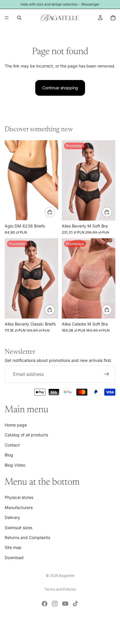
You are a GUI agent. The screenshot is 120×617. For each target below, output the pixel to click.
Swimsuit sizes (18, 527)
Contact (12, 444)
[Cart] (113, 17)
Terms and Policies (60, 589)
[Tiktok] (75, 603)
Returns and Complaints (27, 537)
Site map (13, 547)
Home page (16, 424)
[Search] (19, 17)
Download (14, 557)
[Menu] (6, 17)
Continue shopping (60, 87)
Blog (9, 454)
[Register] (106, 374)
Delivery (12, 517)
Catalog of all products (26, 434)
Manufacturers (19, 507)
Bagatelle (67, 575)
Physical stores (19, 497)
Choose (54, 211)
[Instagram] (54, 603)
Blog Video (15, 465)
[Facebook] (44, 603)
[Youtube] (65, 603)
